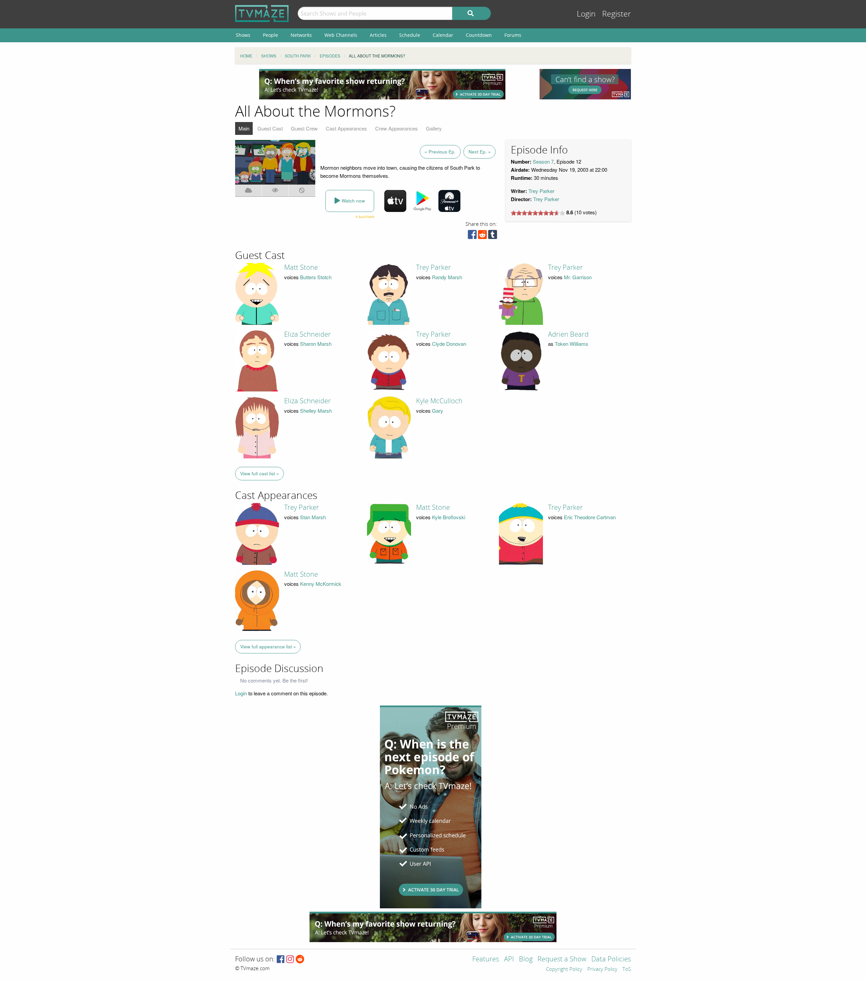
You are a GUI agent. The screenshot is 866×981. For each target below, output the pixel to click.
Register (616, 14)
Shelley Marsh (316, 410)
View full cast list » (259, 473)
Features (485, 959)
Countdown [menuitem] (479, 35)
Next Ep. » (480, 151)
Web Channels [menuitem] (340, 35)
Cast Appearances (346, 128)
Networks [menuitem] (301, 35)
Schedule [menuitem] (409, 35)
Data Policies (611, 959)
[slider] (538, 213)
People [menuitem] (270, 35)
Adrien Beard (568, 334)
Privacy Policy (602, 969)
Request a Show (562, 959)
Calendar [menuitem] (443, 35)
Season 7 (543, 161)
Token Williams (571, 343)
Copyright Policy (564, 969)
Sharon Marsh (316, 343)
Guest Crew (304, 128)
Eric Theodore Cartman (590, 517)
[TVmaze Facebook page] (280, 959)
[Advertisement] (382, 84)
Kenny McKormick (320, 583)
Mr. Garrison (578, 277)
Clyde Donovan (449, 343)
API (509, 959)
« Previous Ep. (440, 151)
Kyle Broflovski (448, 517)
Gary (437, 410)
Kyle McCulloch (439, 401)
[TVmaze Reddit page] (300, 959)
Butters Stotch (316, 277)
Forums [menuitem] (512, 35)
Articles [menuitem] (378, 35)
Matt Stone (301, 267)
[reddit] (482, 236)
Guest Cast (270, 128)
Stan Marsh (313, 517)
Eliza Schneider (307, 334)
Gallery (434, 128)
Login (586, 14)
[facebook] (472, 236)
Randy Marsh (447, 277)
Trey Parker (541, 190)
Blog (525, 959)
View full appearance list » (268, 646)
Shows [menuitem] (243, 35)
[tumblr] (492, 236)
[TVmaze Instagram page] (290, 959)
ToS (626, 969)
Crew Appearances (396, 128)
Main (243, 128)
